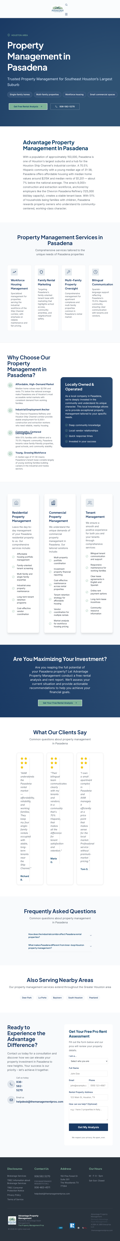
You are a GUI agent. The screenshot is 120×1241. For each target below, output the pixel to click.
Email (71, 1080)
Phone (92, 1080)
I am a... (73, 1056)
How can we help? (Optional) (83, 1104)
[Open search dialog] (66, 5)
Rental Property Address (81, 1092)
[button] (66, 14)
